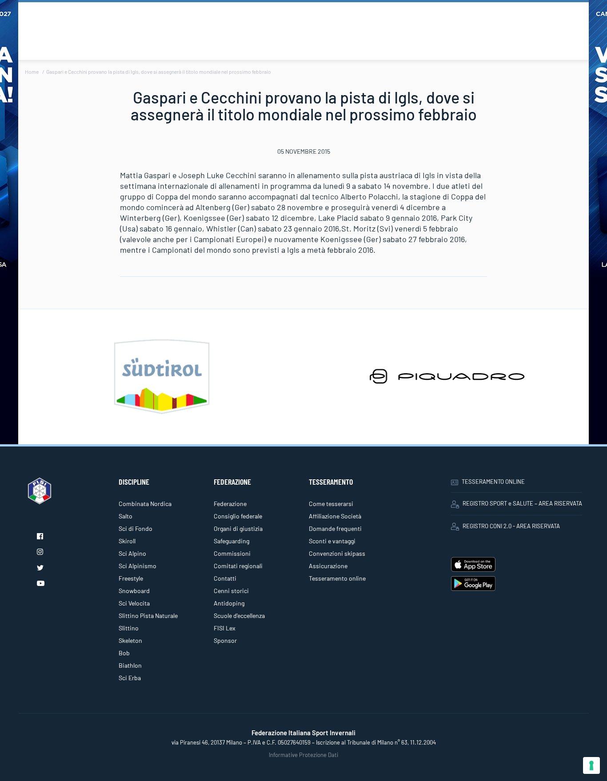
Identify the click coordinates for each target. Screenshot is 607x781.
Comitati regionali (238, 566)
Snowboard (134, 590)
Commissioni (232, 553)
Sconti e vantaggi (332, 541)
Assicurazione (328, 566)
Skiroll (127, 541)
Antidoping (229, 603)
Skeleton (130, 640)
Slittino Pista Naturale (148, 615)
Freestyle (131, 578)
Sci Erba (130, 677)
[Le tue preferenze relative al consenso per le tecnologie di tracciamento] (591, 765)
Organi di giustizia (238, 528)
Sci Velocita (134, 603)
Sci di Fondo (135, 528)
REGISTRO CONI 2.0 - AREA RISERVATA (511, 526)
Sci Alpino (132, 553)
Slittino (129, 628)
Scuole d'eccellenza (239, 615)
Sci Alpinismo (137, 566)
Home (32, 71)
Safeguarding (231, 541)
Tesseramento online (337, 578)
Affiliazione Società (335, 516)
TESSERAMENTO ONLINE (493, 481)
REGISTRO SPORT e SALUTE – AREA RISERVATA (522, 503)
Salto (125, 516)
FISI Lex (225, 628)
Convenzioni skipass (337, 553)
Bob (124, 653)
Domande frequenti (335, 528)
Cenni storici (231, 590)
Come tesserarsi (331, 503)
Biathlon (130, 665)
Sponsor (225, 640)
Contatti (225, 578)
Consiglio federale (238, 516)
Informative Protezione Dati (303, 754)
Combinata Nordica (145, 503)
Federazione (230, 503)
